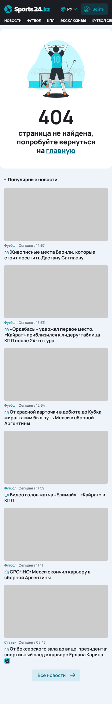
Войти (98, 9)
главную (61, 150)
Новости (13, 20)
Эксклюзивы (73, 20)
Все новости (52, 675)
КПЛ (51, 20)
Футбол (34, 20)
